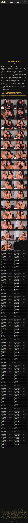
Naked (2, 511)
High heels (19, 93)
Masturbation (14, 95)
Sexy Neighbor (13, 510)
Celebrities (13, 509)
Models (16, 509)
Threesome (22, 95)
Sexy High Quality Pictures (6, 507)
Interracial (3, 95)
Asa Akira (15, 64)
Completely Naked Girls (16, 513)
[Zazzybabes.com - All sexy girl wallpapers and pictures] (10, 2)
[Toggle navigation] (25, 2)
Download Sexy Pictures (22, 514)
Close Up (13, 92)
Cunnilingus (4, 93)
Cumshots (18, 92)
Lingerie (8, 95)
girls (17, 508)
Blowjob (9, 92)
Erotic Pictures (7, 513)
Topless (3, 96)
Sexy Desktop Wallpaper (7, 512)
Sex (19, 95)
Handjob (14, 93)
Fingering (9, 93)
